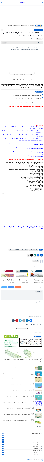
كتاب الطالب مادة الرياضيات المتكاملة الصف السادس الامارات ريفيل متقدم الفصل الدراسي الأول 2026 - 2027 (22, 360)
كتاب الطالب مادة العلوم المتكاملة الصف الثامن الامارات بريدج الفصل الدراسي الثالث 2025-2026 (18, 421)
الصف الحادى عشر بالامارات (21, 452)
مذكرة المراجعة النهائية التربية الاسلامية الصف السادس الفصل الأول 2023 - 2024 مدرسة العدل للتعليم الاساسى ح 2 (19, 409)
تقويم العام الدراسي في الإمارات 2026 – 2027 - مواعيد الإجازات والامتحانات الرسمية (19, 367)
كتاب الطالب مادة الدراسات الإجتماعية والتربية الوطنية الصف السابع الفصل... (27, 95)
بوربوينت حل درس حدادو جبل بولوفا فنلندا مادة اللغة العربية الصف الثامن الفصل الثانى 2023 (18, 403)
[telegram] (20, 320)
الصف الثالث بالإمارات (21, 448)
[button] (38, 255)
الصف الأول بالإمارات (21, 454)
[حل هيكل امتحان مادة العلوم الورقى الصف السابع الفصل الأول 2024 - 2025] (38, 379)
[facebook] (30, 320)
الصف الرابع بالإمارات (21, 442)
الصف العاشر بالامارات (21, 446)
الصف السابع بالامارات (33, 249)
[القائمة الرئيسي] (42, 2)
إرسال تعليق (38, 291)
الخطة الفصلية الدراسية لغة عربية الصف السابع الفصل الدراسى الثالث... (28, 98)
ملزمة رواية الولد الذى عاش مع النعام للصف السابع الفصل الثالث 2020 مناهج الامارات (26, 47)
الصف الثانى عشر (21, 444)
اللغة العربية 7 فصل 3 (24, 249)
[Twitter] (23, 320)
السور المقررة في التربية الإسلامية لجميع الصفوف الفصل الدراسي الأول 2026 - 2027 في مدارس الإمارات (18, 415)
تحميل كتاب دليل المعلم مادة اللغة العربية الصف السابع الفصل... (29, 102)
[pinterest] (16, 320)
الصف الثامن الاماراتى (21, 437)
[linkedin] (27, 320)
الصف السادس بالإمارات (21, 433)
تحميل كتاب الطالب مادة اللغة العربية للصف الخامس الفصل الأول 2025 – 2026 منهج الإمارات (18, 374)
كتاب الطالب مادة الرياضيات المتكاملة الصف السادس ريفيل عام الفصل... (21, 25)
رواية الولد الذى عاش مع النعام (14, 249)
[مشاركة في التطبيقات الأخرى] (28, 255)
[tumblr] (13, 320)
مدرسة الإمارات (22, 2)
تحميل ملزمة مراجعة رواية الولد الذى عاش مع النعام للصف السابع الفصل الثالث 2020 (26, 49)
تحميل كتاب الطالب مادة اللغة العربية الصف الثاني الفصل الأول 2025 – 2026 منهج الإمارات (19, 386)
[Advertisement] (22, 15)
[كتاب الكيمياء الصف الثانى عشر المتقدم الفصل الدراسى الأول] (38, 391)
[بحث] (2, 2)
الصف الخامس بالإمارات (21, 439)
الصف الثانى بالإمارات (21, 450)
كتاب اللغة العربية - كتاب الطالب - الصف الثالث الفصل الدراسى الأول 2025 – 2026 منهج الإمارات (18, 397)
